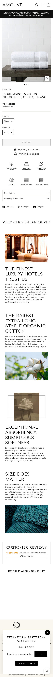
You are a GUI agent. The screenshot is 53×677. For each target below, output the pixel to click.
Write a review (26, 556)
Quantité (6, 127)
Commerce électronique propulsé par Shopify (26, 675)
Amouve (12, 4)
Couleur (5, 116)
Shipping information (13, 198)
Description (9, 193)
